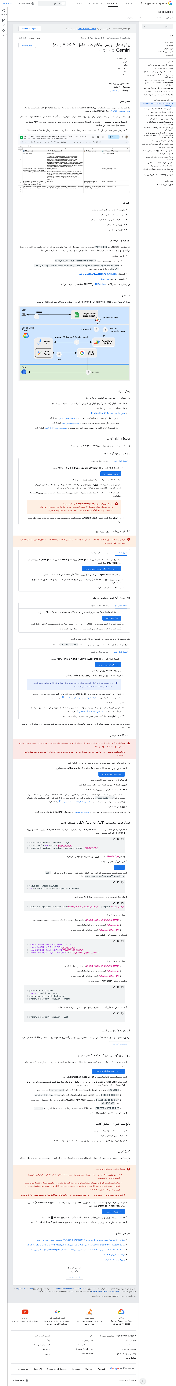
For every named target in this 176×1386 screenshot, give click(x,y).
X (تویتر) (46, 1349)
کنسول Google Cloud (84, 1349)
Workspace (159, 3)
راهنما (159, 17)
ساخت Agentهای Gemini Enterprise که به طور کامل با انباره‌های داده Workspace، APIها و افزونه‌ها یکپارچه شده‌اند (76, 1244)
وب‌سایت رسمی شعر (70, 423)
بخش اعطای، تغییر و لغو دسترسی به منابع (81, 697)
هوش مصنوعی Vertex (120, 111)
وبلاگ (48, 1340)
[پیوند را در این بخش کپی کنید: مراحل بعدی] (112, 1233)
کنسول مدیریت (87, 1340)
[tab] (121, 461)
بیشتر (81, 3)
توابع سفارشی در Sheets (114, 1254)
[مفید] (25, 38)
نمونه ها (141, 17)
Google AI (38, 1369)
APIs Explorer (87, 1353)
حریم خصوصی (123, 1380)
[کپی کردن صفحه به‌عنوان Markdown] (104, 50)
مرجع (150, 17)
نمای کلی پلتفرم (130, 1340)
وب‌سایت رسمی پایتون (68, 418)
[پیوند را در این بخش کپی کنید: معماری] (119, 295)
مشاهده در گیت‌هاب (119, 1044)
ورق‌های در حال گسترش (115, 1259)
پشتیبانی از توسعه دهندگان (126, 1353)
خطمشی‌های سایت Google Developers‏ (105, 1291)
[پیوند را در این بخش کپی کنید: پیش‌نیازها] (115, 391)
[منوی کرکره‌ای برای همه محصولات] (89, 3)
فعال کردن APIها (112, 618)
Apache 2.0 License (25, 1289)
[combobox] (52, 3)
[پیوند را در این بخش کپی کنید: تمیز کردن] (115, 1151)
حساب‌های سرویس (81, 812)
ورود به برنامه (8, 3)
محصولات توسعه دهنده (127, 1345)
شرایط (133, 1380)
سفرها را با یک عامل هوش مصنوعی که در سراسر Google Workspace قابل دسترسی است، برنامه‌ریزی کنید (81, 1239)
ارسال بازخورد (27, 45)
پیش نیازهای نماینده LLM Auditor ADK (108, 413)
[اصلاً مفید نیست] (20, 38)
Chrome (88, 1369)
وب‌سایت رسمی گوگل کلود (56, 428)
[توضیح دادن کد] (114, 839)
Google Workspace (111, 38)
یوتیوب (47, 1353)
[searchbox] (157, 26)
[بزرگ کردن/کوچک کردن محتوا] (117, 58)
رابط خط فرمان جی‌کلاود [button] (100, 461)
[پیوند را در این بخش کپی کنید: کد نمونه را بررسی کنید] (99, 1030)
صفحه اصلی (127, 3)
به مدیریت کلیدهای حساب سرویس (76, 801)
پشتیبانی (130, 17)
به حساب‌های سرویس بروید (108, 664)
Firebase (76, 1369)
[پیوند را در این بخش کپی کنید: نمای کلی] (116, 101)
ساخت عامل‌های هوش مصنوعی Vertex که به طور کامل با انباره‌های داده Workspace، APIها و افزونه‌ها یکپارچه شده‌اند (75, 1249)
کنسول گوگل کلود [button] (121, 461)
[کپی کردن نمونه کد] (122, 839)
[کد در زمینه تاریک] (118, 839)
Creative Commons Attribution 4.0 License (71, 1289)
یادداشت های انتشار (129, 1349)
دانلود (119, 867)
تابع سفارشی (115, 90)
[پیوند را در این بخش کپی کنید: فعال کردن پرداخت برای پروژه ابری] (92, 531)
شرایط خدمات (131, 1358)
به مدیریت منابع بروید (113, 1211)
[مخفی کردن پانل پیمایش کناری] (143, 1381)
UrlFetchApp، (101, 284)
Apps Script (112, 3)
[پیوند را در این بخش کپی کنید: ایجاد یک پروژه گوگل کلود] (100, 453)
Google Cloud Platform (57, 1369)
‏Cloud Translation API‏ (87, 29)
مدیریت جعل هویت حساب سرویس (93, 711)
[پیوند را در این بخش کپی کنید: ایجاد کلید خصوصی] (107, 735)
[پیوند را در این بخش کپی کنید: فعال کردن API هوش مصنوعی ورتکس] (88, 598)
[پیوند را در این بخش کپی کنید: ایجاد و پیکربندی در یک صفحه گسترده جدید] (73, 1055)
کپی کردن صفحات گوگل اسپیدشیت (108, 1071)
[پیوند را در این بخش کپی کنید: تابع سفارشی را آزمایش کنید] (93, 1123)
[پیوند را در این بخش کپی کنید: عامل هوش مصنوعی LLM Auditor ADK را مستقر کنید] (58, 822)
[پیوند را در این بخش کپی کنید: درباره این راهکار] (108, 240)
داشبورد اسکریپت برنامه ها (83, 1345)
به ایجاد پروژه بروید (111, 474)
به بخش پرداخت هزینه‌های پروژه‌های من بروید (101, 568)
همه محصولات (97, 3)
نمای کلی (169, 17)
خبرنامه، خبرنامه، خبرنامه (41, 1345)
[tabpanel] (74, 494)
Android (101, 1369)
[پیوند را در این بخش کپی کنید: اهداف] (120, 203)
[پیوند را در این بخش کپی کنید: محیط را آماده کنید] (104, 438)
